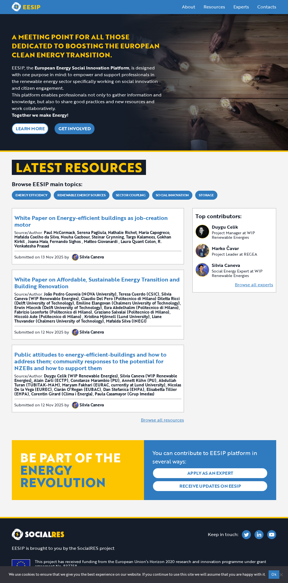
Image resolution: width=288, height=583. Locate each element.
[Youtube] (271, 534)
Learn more (30, 128)
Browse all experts (254, 284)
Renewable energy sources (81, 194)
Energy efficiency (31, 194)
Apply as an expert (210, 473)
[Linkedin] (259, 534)
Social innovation (172, 194)
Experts (241, 6)
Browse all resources (162, 420)
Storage (206, 194)
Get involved (74, 128)
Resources (214, 6)
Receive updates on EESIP (210, 486)
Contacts (266, 6)
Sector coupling (131, 194)
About (188, 6)
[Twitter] (246, 534)
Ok (273, 574)
